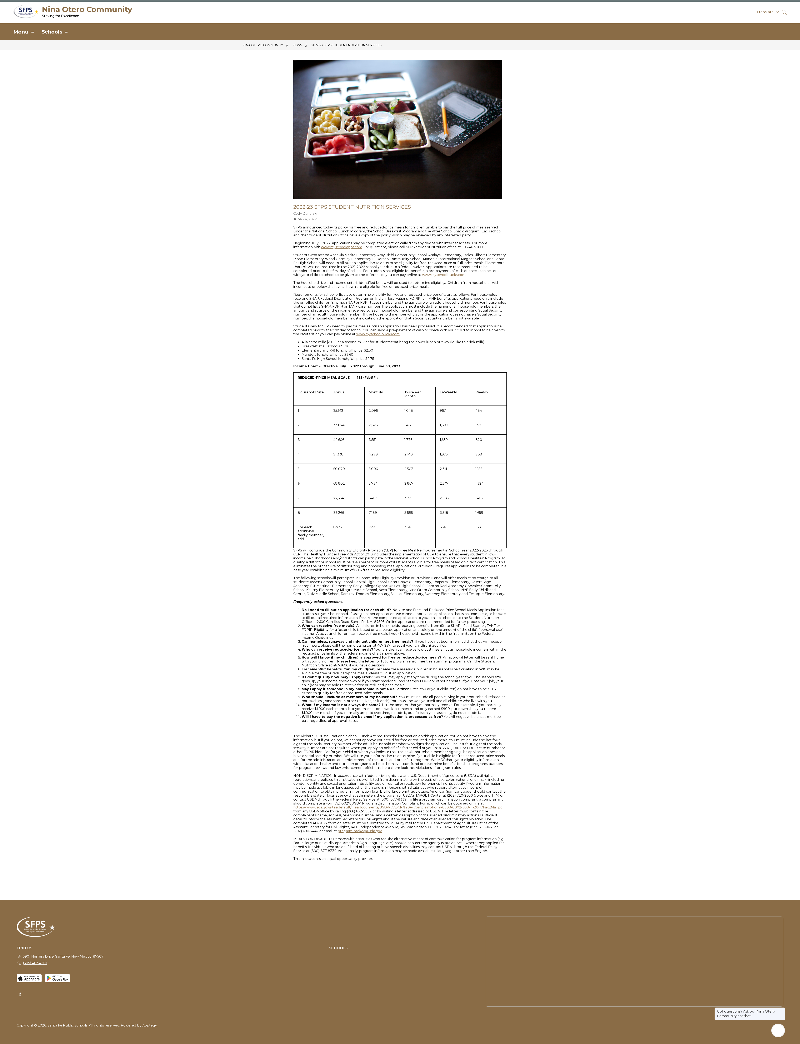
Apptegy (149, 1025)
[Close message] (781, 1009)
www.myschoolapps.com (341, 247)
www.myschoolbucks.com (443, 275)
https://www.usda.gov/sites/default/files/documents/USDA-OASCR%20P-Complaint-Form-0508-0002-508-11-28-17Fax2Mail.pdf (398, 807)
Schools (52, 32)
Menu (21, 32)
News (297, 45)
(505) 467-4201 (35, 963)
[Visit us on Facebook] (20, 995)
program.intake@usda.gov (360, 831)
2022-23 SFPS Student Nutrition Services (346, 45)
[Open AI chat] (778, 1030)
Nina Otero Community (262, 45)
